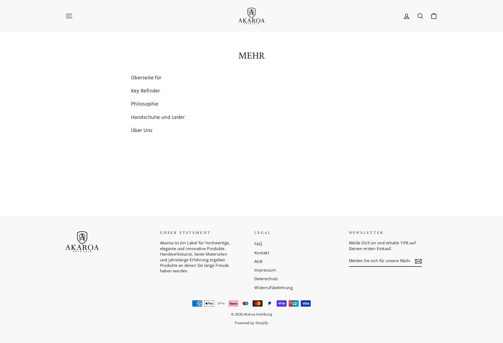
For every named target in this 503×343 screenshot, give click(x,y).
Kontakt (261, 252)
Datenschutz (266, 278)
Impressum (265, 270)
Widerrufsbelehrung (273, 287)
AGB (258, 261)
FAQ (258, 243)
